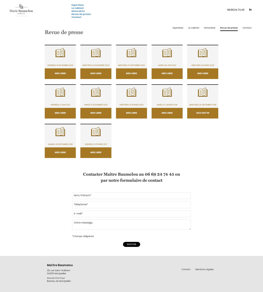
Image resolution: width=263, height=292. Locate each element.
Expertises (78, 5)
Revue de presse (81, 14)
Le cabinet (78, 8)
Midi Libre (60, 73)
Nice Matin (202, 113)
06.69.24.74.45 (235, 10)
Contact (76, 17)
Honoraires (78, 11)
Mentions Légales (204, 269)
